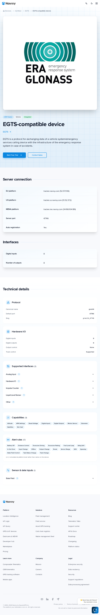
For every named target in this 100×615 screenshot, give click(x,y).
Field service (40, 521)
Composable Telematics (12, 564)
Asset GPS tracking (43, 526)
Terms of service (72, 604)
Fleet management (43, 516)
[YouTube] (42, 599)
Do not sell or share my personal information (73, 608)
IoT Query (6, 526)
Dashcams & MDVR (10, 536)
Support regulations (75, 580)
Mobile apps (7, 580)
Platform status (73, 546)
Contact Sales (37, 155)
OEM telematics (9, 569)
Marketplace (7, 546)
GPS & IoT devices (10, 531)
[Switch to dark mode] (92, 3)
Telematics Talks (74, 521)
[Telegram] (58, 599)
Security (71, 574)
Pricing (5, 551)
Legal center (86, 604)
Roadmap (71, 536)
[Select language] (86, 3)
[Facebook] (52, 599)
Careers (39, 569)
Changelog (72, 541)
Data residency (74, 569)
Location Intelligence (10, 516)
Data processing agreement (78, 585)
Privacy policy (58, 604)
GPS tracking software (11, 574)
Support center (74, 526)
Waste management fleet (45, 536)
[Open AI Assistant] (95, 610)
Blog (70, 516)
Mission (38, 564)
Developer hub (8, 541)
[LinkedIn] (47, 599)
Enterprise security (75, 564)
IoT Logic (6, 521)
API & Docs (72, 531)
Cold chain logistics (43, 531)
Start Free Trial (12, 155)
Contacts (39, 574)
